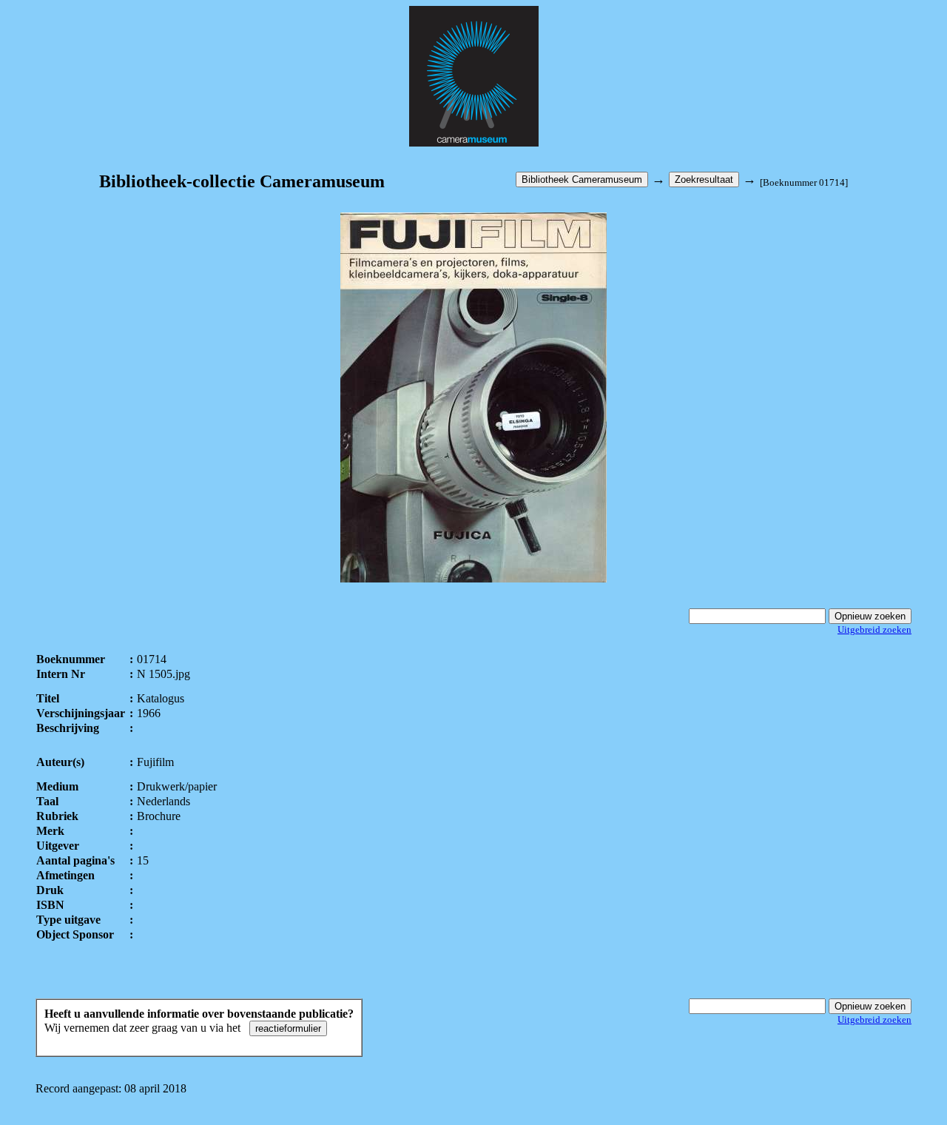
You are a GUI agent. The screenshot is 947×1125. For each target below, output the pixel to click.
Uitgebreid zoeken (874, 629)
